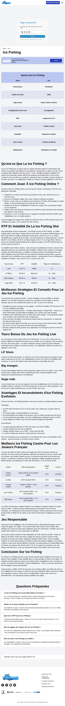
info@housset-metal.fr (48, 686)
